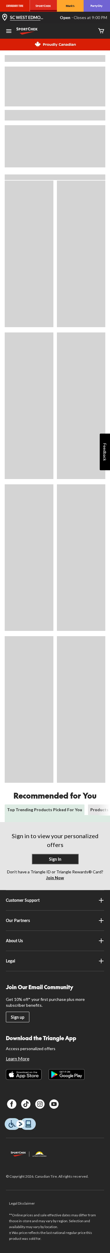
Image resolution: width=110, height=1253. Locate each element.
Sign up (17, 1017)
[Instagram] (40, 1104)
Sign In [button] (55, 859)
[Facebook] (11, 1104)
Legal (10, 960)
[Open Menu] (9, 32)
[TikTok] (26, 1104)
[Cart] (101, 31)
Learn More (17, 1058)
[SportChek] (43, 6)
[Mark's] (70, 6)
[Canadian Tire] (15, 6)
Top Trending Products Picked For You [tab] (44, 809)
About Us (14, 940)
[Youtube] (54, 1104)
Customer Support (23, 900)
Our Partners (18, 920)
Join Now (55, 877)
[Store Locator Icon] (4, 18)
